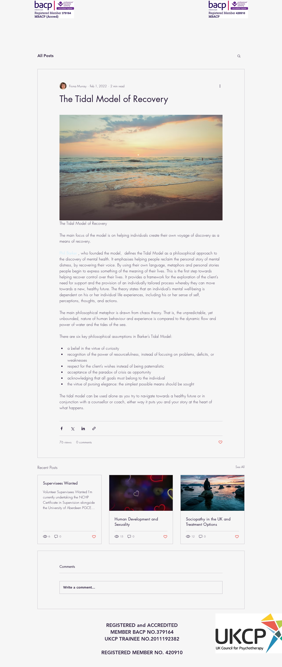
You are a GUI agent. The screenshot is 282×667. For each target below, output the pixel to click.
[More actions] (220, 86)
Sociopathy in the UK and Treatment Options (208, 521)
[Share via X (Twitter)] (72, 428)
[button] (239, 56)
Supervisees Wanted (60, 483)
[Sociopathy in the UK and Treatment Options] (212, 493)
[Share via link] (94, 428)
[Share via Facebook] (61, 428)
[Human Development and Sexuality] (141, 493)
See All (240, 467)
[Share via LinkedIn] (83, 428)
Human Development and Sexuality (136, 521)
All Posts (45, 55)
